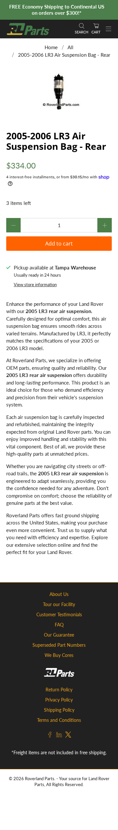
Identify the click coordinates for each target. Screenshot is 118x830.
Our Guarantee (59, 635)
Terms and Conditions (59, 720)
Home (51, 47)
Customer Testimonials (59, 614)
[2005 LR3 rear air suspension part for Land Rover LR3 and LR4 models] (59, 92)
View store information (35, 284)
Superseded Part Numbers (59, 645)
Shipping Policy (59, 710)
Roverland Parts (39, 778)
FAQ (59, 624)
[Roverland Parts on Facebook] (50, 736)
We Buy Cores (59, 655)
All (70, 47)
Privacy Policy (59, 699)
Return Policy (59, 689)
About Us (59, 594)
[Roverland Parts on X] (68, 736)
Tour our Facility (59, 604)
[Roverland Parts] (37, 29)
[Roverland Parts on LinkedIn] (59, 736)
